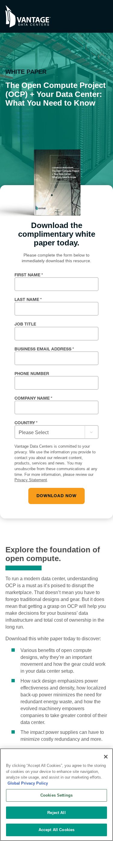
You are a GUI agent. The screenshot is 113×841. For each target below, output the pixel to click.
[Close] (105, 756)
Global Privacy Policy (28, 783)
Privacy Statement (30, 480)
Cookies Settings (56, 795)
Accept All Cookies (56, 829)
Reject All (56, 812)
